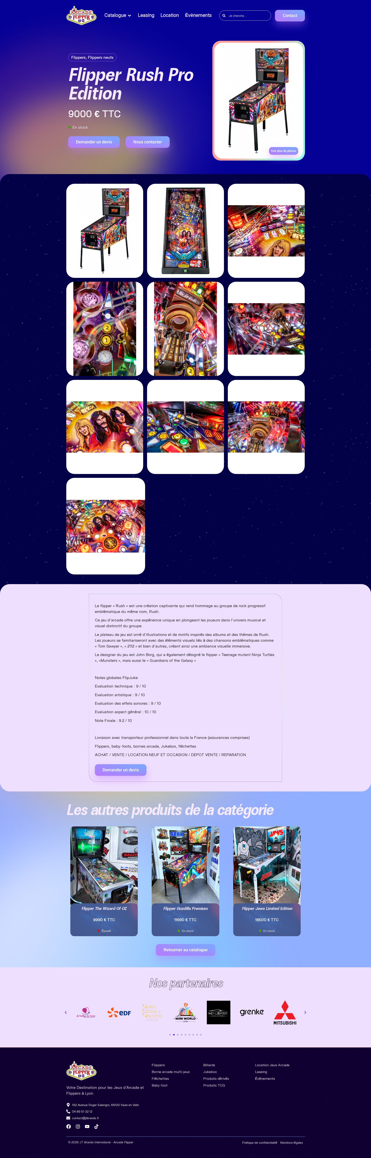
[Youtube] (87, 1126)
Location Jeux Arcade (272, 1065)
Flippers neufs (100, 57)
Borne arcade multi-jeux (171, 1072)
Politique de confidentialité (259, 1142)
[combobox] (245, 15)
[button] (66, 1012)
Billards (209, 1065)
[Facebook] (68, 1126)
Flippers (78, 57)
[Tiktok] (96, 1126)
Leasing (261, 1072)
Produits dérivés (216, 1078)
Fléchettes (160, 1078)
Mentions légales (291, 1142)
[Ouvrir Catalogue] (129, 15)
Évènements (265, 1078)
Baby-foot (160, 1085)
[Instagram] (78, 1126)
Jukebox (210, 1072)
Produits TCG (214, 1085)
